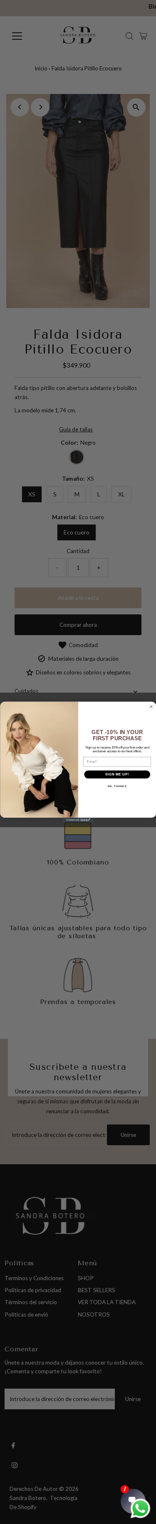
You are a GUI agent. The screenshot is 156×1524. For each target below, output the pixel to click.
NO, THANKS (116, 786)
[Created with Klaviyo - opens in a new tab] (78, 820)
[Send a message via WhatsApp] (140, 1508)
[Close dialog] (151, 706)
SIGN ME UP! (117, 774)
